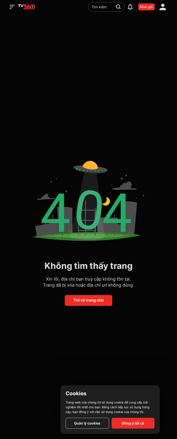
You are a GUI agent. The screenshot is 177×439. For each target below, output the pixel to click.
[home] (26, 7)
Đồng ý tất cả (133, 423)
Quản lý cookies (87, 423)
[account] (162, 7)
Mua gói (146, 7)
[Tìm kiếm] (118, 6)
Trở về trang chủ (88, 300)
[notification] (130, 7)
